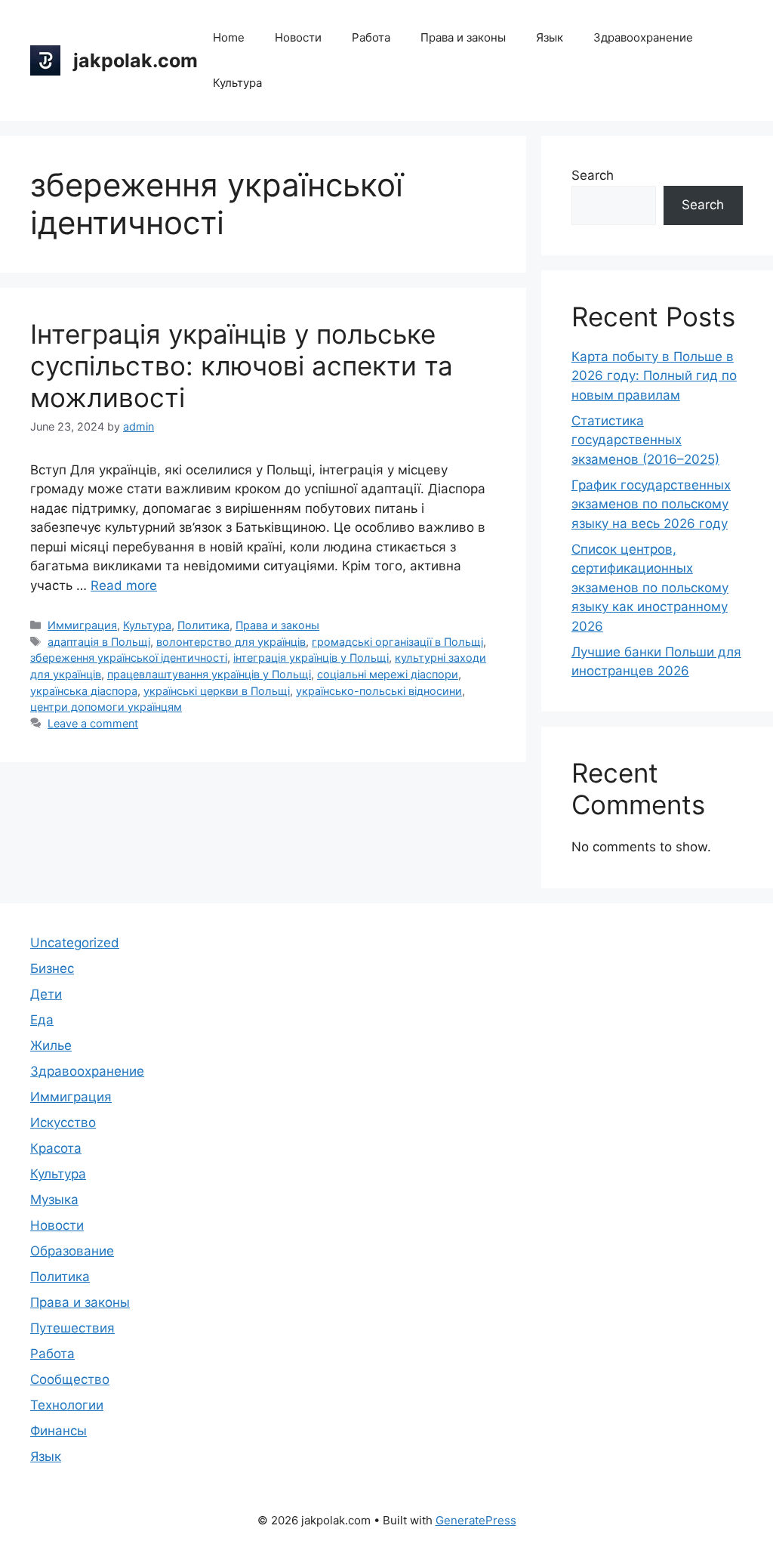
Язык (549, 37)
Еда (42, 1019)
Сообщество (69, 1379)
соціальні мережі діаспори (387, 674)
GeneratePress (476, 1520)
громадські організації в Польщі (397, 641)
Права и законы (463, 37)
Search (592, 175)
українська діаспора (83, 690)
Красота (56, 1148)
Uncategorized (74, 942)
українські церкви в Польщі (216, 690)
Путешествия (72, 1328)
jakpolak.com (135, 60)
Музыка (54, 1199)
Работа (371, 37)
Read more (124, 585)
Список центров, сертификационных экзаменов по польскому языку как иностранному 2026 (649, 588)
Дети (46, 994)
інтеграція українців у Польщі (311, 657)
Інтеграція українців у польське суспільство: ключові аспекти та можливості (241, 365)
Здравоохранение (643, 37)
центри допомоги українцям (106, 706)
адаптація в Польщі (99, 641)
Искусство (63, 1122)
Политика (203, 625)
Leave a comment (93, 723)
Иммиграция (82, 625)
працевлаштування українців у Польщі (209, 674)
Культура (237, 83)
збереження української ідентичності (128, 657)
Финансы (58, 1430)
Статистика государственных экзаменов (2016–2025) (645, 440)
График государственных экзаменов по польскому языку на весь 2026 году (651, 504)
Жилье (51, 1045)
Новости (298, 37)
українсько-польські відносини (379, 690)
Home (229, 37)
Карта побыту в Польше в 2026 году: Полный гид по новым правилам (654, 376)
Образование (72, 1250)
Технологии (66, 1405)
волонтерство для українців (231, 641)
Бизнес (52, 968)
